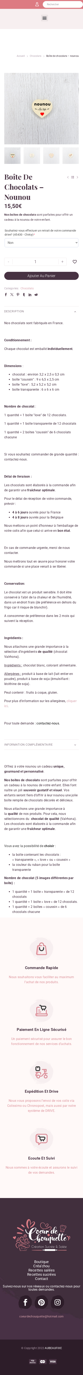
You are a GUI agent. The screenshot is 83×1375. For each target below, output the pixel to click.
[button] (44, 18)
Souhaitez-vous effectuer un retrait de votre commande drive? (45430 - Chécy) (40, 232)
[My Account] (39, 4)
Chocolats (35, 56)
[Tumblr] (24, 294)
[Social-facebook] (25, 1302)
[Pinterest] (18, 294)
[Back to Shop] (73, 177)
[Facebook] (6, 294)
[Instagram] (58, 1302)
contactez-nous (47, 723)
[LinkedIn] (30, 294)
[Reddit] (36, 294)
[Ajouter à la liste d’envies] (75, 262)
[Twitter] (12, 294)
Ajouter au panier (41, 276)
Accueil (21, 56)
